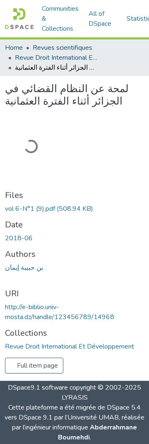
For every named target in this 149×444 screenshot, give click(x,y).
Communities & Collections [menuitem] (60, 18)
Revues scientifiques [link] (62, 47)
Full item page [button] (36, 365)
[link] (74, 209)
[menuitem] (102, 19)
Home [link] (14, 47)
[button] (19, 18)
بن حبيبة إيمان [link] (24, 267)
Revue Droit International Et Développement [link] (56, 57)
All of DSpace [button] (100, 18)
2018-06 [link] (19, 238)
